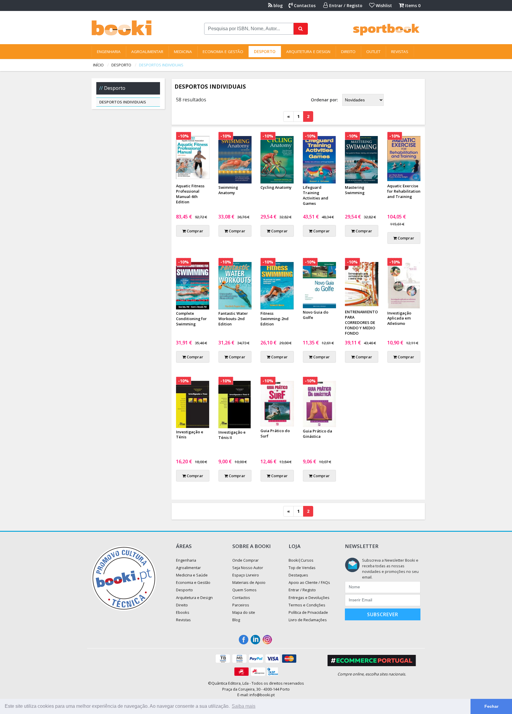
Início (98, 65)
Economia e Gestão (223, 51)
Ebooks (182, 612)
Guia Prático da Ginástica (317, 433)
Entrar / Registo (345, 5)
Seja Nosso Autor (247, 567)
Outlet (373, 51)
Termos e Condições (307, 605)
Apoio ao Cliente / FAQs (309, 582)
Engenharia (109, 51)
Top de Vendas (302, 567)
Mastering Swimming (354, 190)
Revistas (399, 51)
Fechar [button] (491, 706)
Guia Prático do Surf (275, 433)
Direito (348, 51)
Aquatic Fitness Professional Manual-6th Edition (190, 194)
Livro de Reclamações (308, 619)
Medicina (183, 51)
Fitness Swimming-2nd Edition (274, 319)
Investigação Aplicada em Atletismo (399, 318)
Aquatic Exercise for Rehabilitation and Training (403, 191)
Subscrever (382, 614)
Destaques (298, 575)
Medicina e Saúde (192, 575)
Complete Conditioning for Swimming (191, 319)
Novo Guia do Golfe (315, 314)
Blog (236, 619)
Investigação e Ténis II (232, 434)
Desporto (265, 51)
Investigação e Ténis (189, 434)
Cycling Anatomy (276, 187)
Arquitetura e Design (308, 51)
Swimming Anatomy (228, 190)
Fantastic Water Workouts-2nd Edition (233, 319)
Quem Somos (244, 589)
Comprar (194, 231)
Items (412, 5)
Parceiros (240, 605)
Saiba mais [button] (243, 706)
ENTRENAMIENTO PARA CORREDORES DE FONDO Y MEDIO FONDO (361, 322)
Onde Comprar (245, 560)
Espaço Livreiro (245, 575)
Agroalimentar (147, 51)
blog (277, 5)
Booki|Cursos (301, 560)
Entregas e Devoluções (309, 597)
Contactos (304, 5)
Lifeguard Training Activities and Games (315, 195)
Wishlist (383, 5)
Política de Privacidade (308, 612)
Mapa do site (243, 612)
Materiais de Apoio (248, 582)
